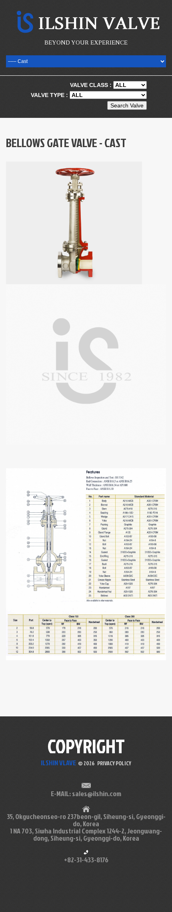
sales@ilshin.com (96, 794)
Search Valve (127, 105)
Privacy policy (114, 763)
